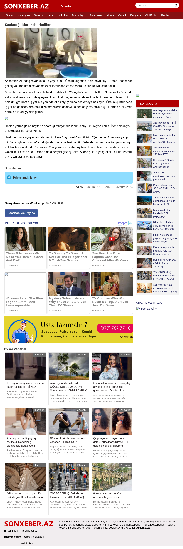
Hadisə (51, 15)
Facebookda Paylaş (21, 213)
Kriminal (63, 15)
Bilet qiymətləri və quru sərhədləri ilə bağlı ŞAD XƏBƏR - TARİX (164, 225)
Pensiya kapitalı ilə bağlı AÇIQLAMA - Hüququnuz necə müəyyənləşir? (163, 250)
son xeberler (77, 527)
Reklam (165, 15)
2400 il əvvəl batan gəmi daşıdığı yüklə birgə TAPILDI (164, 200)
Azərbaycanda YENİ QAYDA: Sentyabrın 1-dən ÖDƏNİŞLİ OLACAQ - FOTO (164, 126)
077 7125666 (54, 203)
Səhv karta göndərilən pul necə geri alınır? (164, 176)
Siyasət (38, 15)
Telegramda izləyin (26, 177)
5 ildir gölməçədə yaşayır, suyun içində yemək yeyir (165, 238)
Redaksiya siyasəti (32, 536)
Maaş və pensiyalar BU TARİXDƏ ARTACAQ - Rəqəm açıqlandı (164, 138)
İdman (110, 15)
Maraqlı (122, 15)
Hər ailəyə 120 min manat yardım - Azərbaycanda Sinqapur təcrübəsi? (164, 163)
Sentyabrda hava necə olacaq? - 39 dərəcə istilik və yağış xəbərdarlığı (165, 288)
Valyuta (65, 6)
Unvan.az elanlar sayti (149, 302)
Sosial (9, 15)
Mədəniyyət (79, 15)
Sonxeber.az (13, 92)
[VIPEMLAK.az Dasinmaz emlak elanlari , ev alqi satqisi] (144, 308)
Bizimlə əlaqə (12, 536)
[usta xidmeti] (70, 328)
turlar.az (159, 308)
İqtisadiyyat (23, 15)
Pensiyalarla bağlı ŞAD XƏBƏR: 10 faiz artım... (165, 188)
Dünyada (135, 15)
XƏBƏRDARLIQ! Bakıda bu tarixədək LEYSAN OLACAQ (164, 275)
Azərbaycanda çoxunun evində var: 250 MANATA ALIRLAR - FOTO (164, 151)
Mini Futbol (151, 15)
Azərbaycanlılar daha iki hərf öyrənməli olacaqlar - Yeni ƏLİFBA (165, 113)
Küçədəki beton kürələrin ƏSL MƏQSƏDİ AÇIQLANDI (162, 213)
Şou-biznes (96, 15)
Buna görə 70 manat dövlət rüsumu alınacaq (164, 263)
